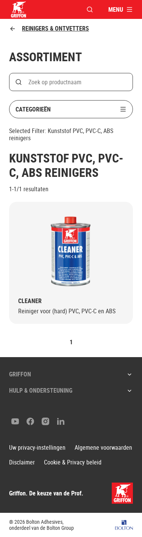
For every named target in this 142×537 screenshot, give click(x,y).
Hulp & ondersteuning (40, 390)
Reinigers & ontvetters (55, 28)
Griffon (20, 374)
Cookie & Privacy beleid (72, 462)
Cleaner (30, 301)
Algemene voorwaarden (103, 447)
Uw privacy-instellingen (37, 447)
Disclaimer (22, 462)
